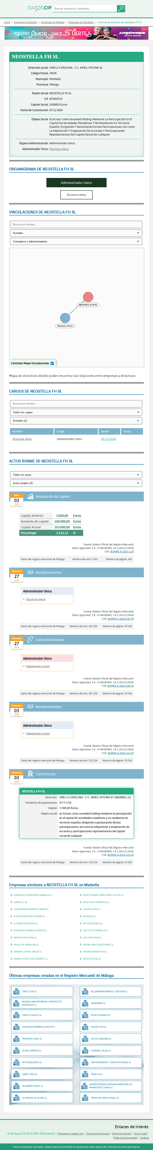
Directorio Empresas (97, 1133)
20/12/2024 (108, 439)
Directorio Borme (121, 1133)
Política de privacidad (125, 1137)
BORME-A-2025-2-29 (122, 551)
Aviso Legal (140, 1133)
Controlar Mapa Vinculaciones (30, 363)
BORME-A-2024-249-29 (121, 618)
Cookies (144, 1137)
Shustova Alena (59, 149)
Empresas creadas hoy (71, 1133)
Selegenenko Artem (38, 666)
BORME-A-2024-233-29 (121, 753)
